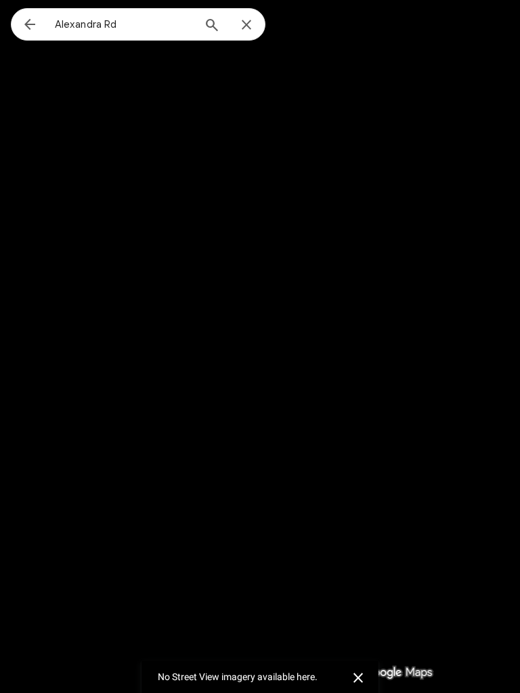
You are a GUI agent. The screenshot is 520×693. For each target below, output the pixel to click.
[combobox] (124, 24)
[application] (260, 346)
